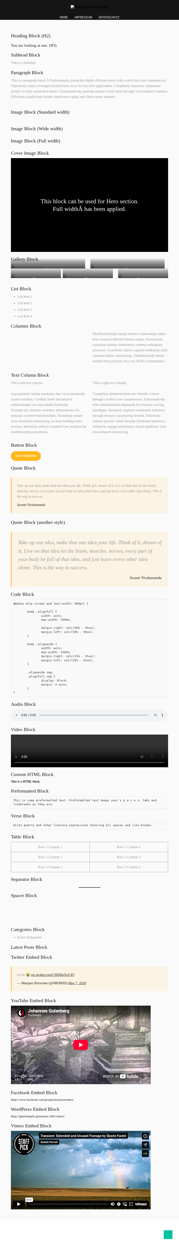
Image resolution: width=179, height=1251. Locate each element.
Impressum (83, 17)
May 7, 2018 (77, 983)
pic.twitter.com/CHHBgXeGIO (52, 975)
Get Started (25, 456)
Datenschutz (109, 17)
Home (64, 17)
